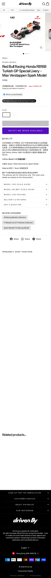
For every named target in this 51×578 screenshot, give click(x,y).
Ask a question (12, 205)
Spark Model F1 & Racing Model (16, 228)
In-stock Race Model (27, 10)
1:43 (6, 115)
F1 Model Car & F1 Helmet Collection (18, 223)
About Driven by (24, 505)
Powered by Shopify (25, 571)
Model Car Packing (15, 195)
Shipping (5, 88)
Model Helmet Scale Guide (19, 189)
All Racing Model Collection (15, 217)
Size (4, 110)
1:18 (14, 115)
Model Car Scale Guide (17, 184)
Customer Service (24, 499)
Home (4, 58)
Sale (38, 10)
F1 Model (46, 10)
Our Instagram (24, 511)
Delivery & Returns (15, 200)
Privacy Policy (35, 576)
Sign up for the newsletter (24, 493)
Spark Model (9, 62)
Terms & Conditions (17, 576)
